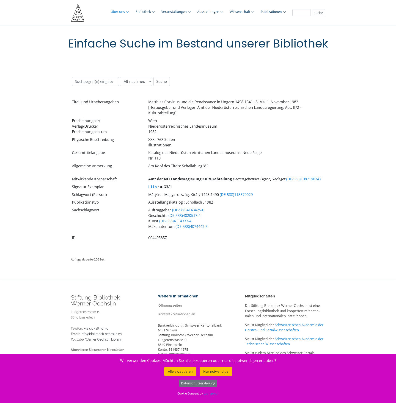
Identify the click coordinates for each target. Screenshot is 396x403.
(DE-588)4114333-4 (175, 221)
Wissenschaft (240, 11)
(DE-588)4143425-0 (188, 210)
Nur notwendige (215, 371)
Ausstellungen (208, 11)
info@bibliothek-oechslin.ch (101, 334)
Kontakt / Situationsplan (176, 314)
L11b (152, 186)
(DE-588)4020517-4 (184, 215)
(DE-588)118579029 (236, 194)
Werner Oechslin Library (103, 339)
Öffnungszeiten (170, 305)
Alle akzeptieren (180, 371)
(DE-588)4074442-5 (192, 226)
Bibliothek (143, 11)
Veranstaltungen (174, 11)
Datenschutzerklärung (198, 383)
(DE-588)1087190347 (303, 179)
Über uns (118, 11)
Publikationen (272, 11)
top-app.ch (211, 393)
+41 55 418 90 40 (96, 328)
